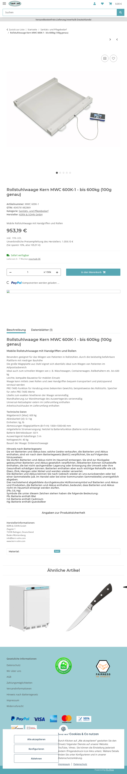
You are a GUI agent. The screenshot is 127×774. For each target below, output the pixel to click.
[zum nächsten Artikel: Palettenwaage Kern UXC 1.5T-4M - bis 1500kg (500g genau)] (110, 39)
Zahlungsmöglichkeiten (19, 682)
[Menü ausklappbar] (4, 2)
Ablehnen (36, 758)
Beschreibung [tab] (16, 329)
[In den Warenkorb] (9, 50)
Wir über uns (14, 671)
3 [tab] (63, 173)
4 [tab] (67, 173)
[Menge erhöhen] (57, 272)
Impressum (64, 764)
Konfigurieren (36, 748)
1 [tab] (57, 173)
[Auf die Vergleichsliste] (104, 58)
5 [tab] (70, 173)
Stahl (57, 551)
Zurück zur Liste (16, 29)
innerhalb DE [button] (35, 259)
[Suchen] (120, 12)
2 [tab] (60, 173)
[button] (94, 3)
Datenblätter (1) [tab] (42, 329)
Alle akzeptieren (36, 739)
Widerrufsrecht (15, 706)
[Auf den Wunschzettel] (113, 58)
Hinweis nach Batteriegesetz (22, 694)
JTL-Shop (110, 769)
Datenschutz (80, 764)
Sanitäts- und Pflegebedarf (33, 211)
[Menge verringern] (10, 272)
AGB (9, 676)
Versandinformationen (19, 688)
